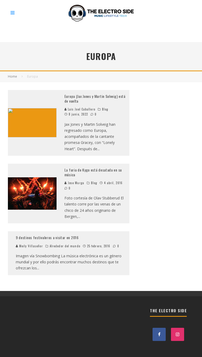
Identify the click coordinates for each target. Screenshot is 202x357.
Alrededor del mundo (65, 246)
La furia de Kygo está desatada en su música (93, 172)
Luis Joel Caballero (81, 109)
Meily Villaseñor (30, 246)
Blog (105, 109)
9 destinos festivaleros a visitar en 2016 (47, 237)
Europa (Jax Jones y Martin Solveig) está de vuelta (94, 98)
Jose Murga (75, 183)
